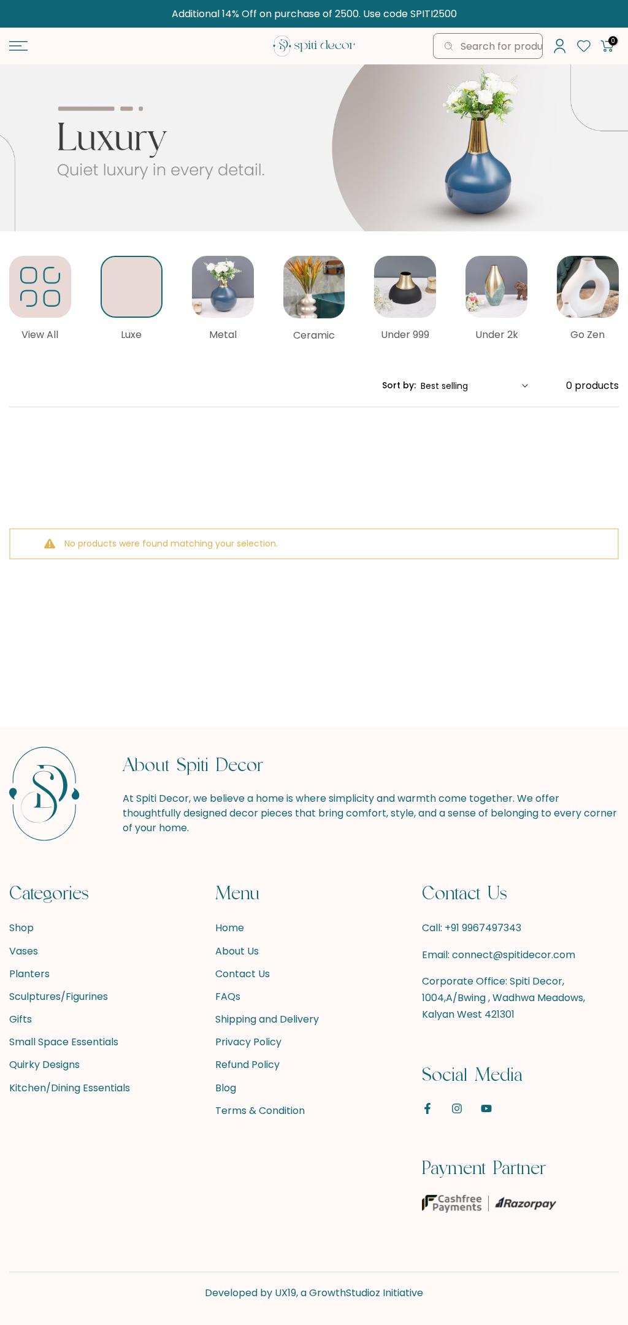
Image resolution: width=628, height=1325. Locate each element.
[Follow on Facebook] (427, 1108)
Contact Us (242, 974)
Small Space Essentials (63, 1042)
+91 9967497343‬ (483, 928)
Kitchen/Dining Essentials (69, 1088)
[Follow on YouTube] (486, 1108)
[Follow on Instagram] (456, 1108)
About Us (237, 951)
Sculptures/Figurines (58, 997)
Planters (29, 974)
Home (229, 928)
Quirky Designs (44, 1065)
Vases (23, 951)
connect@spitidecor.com (513, 955)
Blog (225, 1088)
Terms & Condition (260, 1111)
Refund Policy (247, 1065)
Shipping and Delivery (267, 1019)
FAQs (227, 997)
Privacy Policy (248, 1042)
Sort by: (399, 385)
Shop (21, 928)
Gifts (20, 1019)
